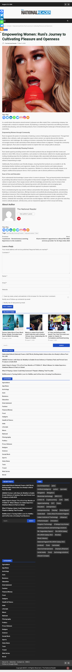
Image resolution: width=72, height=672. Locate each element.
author (55, 489)
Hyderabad (41, 514)
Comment (6, 252)
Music (4, 430)
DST (52, 503)
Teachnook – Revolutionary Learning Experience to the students (15, 239)
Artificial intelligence (44, 489)
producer (41, 545)
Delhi (66, 500)
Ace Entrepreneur (43, 486)
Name (4, 276)
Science (5, 451)
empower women (29, 233)
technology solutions (61, 552)
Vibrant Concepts (43, 556)
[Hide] (0, 32)
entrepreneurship (43, 510)
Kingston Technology (45, 524)
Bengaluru (50, 493)
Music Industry (42, 538)
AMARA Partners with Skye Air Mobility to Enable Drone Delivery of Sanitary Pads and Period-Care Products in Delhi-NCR (18, 495)
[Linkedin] (10, 117)
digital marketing (43, 503)
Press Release (7, 444)
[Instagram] (24, 117)
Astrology (5, 389)
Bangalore (41, 493)
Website (5, 290)
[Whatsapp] (14, 117)
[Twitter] (7, 117)
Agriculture (6, 382)
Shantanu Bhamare (61, 549)
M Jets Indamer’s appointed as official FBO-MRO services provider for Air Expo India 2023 (53, 239)
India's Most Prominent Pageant (58, 514)
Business (5, 396)
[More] (27, 117)
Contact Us (20, 662)
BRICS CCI (58, 496)
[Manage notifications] (67, 668)
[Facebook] (3, 117)
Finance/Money (7, 410)
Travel (4, 468)
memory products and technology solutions (52, 528)
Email (4, 283)
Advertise (13, 662)
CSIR (60, 500)
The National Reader (11, 43)
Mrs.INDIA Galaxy (61, 531)
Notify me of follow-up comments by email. (16, 299)
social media (42, 552)
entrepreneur (51, 507)
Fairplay (54, 510)
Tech (4, 464)
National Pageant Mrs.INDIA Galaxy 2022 (51, 542)
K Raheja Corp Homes (61, 524)
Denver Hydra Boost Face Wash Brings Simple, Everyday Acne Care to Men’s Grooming (13, 322)
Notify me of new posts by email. (14, 303)
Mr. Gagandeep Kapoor (45, 531)
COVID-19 (41, 500)
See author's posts (26, 214)
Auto (3, 393)
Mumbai (58, 535)
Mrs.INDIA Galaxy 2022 (45, 535)
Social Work (6, 454)
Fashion (4, 406)
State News (6, 461)
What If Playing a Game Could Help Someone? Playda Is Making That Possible (27, 371)
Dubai (59, 503)
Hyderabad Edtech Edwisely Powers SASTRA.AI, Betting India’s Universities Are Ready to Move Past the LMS (18, 487)
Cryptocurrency (52, 500)
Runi (37, 233)
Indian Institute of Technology (48, 517)
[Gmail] (21, 117)
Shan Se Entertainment (45, 549)
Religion (5, 447)
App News (5, 386)
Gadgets (5, 417)
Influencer (63, 517)
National (5, 434)
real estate (55, 545)
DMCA (27, 662)
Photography (6, 437)
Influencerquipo (43, 521)
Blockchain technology (45, 496)
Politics (4, 440)
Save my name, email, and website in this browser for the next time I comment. (29, 296)
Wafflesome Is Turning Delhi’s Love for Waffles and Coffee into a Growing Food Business (31, 374)
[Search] (67, 20)
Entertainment (7, 403)
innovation (54, 521)
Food (4, 413)
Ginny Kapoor (64, 510)
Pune (48, 545)
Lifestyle (5, 29)
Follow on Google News (10, 664)
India (3, 423)
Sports (4, 458)
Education (5, 400)
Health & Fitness (7, 420)
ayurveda (63, 489)
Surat (50, 552)
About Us (5, 662)
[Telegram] (17, 117)
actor (53, 486)
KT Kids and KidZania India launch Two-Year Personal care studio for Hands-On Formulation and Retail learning (59, 322)
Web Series (6, 471)
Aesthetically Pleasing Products (15, 233)
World (4, 475)
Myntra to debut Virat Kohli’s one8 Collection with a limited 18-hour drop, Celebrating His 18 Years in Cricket (36, 322)
